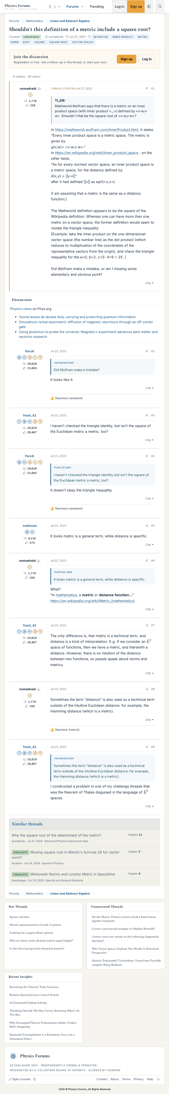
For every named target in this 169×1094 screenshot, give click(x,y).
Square (39, 42)
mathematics (66, 595)
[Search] (160, 6)
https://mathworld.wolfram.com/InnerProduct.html (96, 129)
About (114, 1079)
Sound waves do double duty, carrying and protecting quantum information (77, 317)
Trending (97, 6)
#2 (153, 351)
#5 (153, 525)
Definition (101, 36)
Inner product (123, 36)
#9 (153, 746)
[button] (59, 6)
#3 (153, 415)
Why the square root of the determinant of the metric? (56, 835)
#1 (153, 88)
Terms (126, 1079)
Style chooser (21, 1079)
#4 (153, 456)
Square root (58, 42)
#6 (153, 560)
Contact (102, 1079)
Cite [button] (148, 283)
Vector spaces (83, 42)
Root (26, 42)
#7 (153, 625)
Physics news (21, 309)
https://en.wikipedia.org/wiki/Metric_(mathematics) (92, 601)
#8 (153, 689)
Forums (72, 6)
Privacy (138, 1079)
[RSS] (158, 1079)
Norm (14, 42)
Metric (143, 36)
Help (150, 1079)
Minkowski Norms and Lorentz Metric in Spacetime (72, 874)
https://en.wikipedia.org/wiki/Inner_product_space (96, 152)
